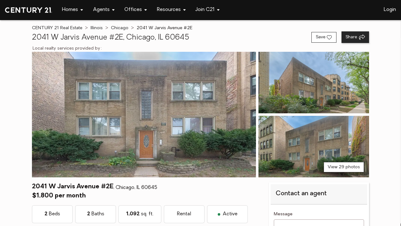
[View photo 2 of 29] (313, 82)
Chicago (119, 28)
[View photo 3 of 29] (313, 146)
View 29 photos (344, 167)
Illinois (97, 28)
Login (390, 9)
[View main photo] (144, 114)
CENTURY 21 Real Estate (57, 28)
